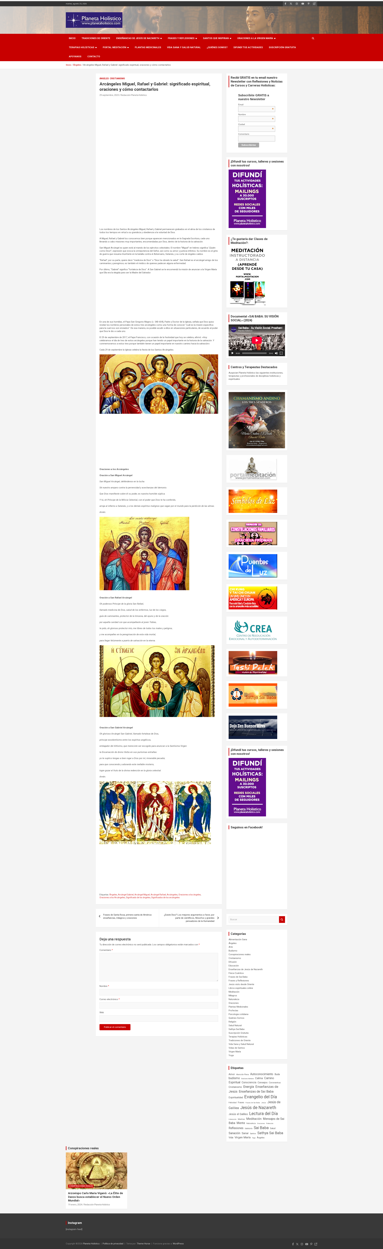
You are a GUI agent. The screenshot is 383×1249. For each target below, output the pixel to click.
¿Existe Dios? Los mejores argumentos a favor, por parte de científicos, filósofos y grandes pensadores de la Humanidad (189, 917)
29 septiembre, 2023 (109, 95)
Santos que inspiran (216, 38)
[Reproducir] (232, 353)
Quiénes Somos (236, 1018)
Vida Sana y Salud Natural (184, 47)
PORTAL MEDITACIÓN (114, 47)
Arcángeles (172, 894)
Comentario (106, 950)
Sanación (234, 1133)
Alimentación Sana (238, 939)
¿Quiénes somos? (217, 47)
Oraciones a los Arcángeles (112, 897)
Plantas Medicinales (148, 47)
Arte (231, 947)
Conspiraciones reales (240, 954)
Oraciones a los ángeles (189, 894)
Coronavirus (275, 1082)
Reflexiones (236, 1128)
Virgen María (235, 1051)
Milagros (233, 995)
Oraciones (234, 1003)
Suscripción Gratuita (282, 47)
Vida (231, 1137)
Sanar (245, 1133)
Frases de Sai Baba (238, 977)
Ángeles (104, 78)
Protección (269, 1123)
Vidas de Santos (237, 1048)
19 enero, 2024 (75, 1204)
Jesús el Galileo (238, 1114)
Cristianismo (117, 78)
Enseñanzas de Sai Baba (256, 1091)
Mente (241, 1123)
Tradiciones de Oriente (96, 38)
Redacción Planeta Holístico (134, 95)
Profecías (233, 1010)
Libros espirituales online (241, 988)
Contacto (93, 56)
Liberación (233, 1119)
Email (256, 104)
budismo (234, 1078)
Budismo (233, 950)
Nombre (104, 986)
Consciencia (249, 1082)
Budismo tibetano (247, 1079)
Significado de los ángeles (138, 897)
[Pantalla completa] (281, 353)
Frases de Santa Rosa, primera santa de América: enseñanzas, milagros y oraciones (127, 916)
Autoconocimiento (261, 1074)
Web (101, 1012)
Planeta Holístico (91, 1243)
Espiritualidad (236, 1097)
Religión (232, 1021)
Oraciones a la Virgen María (255, 38)
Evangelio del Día (260, 1096)
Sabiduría (248, 1128)
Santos (253, 1133)
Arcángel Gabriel (126, 894)
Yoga (231, 1055)
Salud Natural (235, 1025)
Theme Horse (143, 1243)
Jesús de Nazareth (258, 1107)
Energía (248, 1087)
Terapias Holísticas (81, 47)
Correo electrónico (109, 999)
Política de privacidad (113, 1243)
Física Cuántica (236, 973)
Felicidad (233, 1102)
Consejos (263, 1082)
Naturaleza (234, 999)
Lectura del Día (263, 1113)
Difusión (233, 962)
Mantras (241, 1119)
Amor (232, 1074)
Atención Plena (242, 1074)
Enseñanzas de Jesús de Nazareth (137, 38)
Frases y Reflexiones (181, 38)
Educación (234, 965)
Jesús (263, 1103)
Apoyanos (75, 56)
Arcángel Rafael (158, 894)
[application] (257, 340)
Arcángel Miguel (142, 894)
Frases (241, 1102)
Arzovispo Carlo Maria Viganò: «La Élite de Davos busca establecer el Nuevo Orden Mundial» (95, 1196)
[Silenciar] (276, 353)
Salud (272, 1128)
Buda (277, 1074)
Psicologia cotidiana (238, 1014)
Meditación (234, 991)
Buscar (282, 919)
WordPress (178, 1243)
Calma (259, 1078)
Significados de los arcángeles (165, 897)
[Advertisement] (158, 119)
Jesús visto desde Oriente (241, 984)
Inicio (72, 38)
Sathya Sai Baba (236, 1029)
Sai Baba (261, 1127)
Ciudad (256, 124)
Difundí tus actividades (248, 47)
